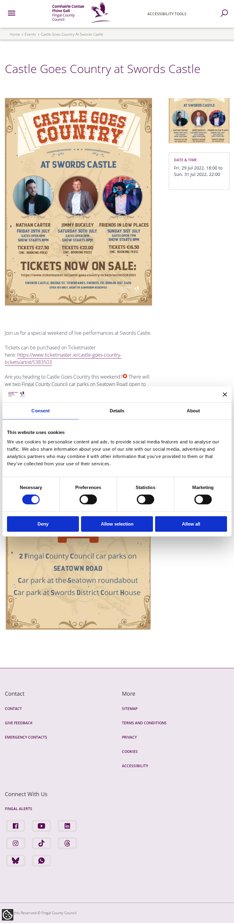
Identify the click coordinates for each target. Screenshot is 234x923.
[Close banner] (225, 394)
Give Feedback (19, 722)
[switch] (88, 499)
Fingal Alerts (18, 808)
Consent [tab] (40, 410)
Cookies (130, 751)
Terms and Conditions (144, 722)
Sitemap (129, 708)
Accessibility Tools (166, 13)
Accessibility (135, 765)
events (30, 34)
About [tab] (193, 410)
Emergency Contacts (26, 737)
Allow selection (117, 523)
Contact (13, 708)
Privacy (129, 737)
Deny (42, 523)
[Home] (81, 24)
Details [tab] (117, 410)
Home (15, 34)
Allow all (191, 523)
